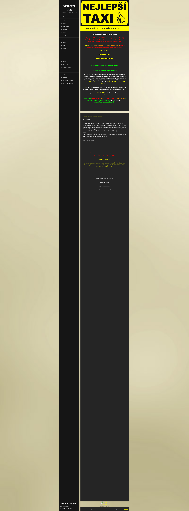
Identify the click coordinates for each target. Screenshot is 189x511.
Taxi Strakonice (64, 77)
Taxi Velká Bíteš (64, 58)
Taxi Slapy (63, 20)
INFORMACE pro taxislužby (67, 83)
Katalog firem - (102, 506)
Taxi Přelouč (63, 32)
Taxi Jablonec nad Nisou (66, 67)
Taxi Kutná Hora (64, 64)
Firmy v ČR (107, 506)
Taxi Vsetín (63, 51)
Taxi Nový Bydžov (64, 35)
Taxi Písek (63, 45)
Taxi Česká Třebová (65, 26)
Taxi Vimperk (63, 74)
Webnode (126, 509)
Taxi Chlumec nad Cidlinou (66, 39)
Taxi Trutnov (63, 23)
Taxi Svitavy (63, 48)
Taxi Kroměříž (64, 29)
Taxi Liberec (63, 16)
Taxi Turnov (63, 70)
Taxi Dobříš (63, 61)
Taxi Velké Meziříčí (65, 55)
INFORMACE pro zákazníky (67, 80)
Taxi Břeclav (63, 42)
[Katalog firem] (104, 504)
